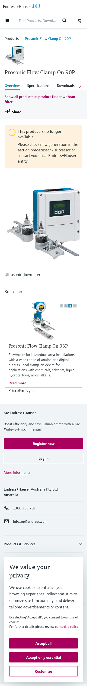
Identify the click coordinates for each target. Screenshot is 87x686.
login (30, 390)
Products (12, 38)
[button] (43, 443)
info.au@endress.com (30, 521)
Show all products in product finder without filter (40, 99)
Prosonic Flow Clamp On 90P (48, 38)
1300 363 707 (24, 508)
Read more (17, 383)
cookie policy (69, 627)
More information (17, 472)
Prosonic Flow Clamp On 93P (38, 346)
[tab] (14, 86)
